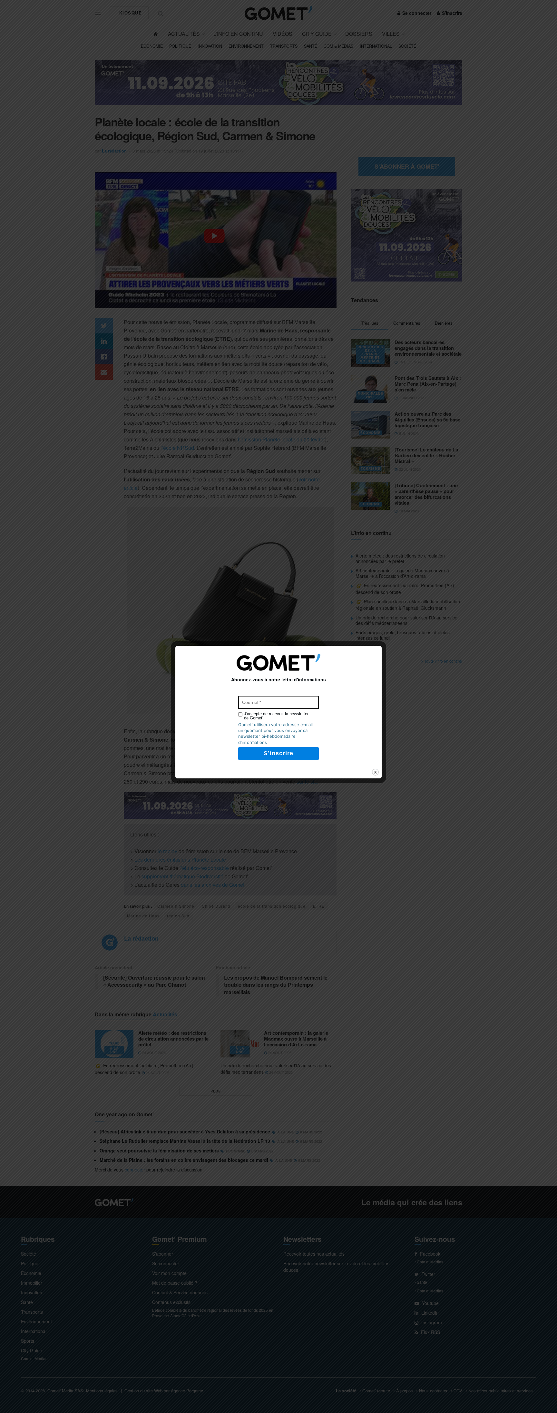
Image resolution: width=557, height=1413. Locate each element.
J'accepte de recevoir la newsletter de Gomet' (276, 716)
